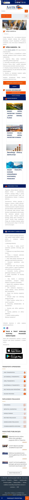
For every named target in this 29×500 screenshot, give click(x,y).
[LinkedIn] (15, 2)
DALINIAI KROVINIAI (9, 393)
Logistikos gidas (23, 480)
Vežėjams (6, 33)
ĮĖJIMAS (14, 86)
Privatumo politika (7, 482)
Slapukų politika (17, 482)
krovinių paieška (11, 50)
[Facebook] (17, 2)
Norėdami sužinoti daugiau (14, 82)
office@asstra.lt (20, 1)
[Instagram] (21, 2)
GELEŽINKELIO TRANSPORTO (11, 385)
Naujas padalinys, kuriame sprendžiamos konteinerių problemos (14, 174)
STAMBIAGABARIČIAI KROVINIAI (12, 426)
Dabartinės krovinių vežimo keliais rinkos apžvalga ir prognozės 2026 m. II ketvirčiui (17, 438)
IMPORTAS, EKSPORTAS (10, 409)
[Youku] (24, 2)
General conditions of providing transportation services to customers (15, 485)
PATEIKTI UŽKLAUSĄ (6, 16)
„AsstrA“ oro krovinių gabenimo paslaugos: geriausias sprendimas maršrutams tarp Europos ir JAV (18, 464)
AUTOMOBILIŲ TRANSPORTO (11, 376)
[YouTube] (19, 2)
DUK (18, 487)
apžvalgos (19, 494)
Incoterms (9, 480)
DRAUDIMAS (7, 405)
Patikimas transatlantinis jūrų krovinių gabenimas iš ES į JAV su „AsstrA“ (17, 454)
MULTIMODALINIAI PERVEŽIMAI (12, 389)
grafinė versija (16, 92)
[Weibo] (23, 2)
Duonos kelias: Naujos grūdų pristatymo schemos (14, 135)
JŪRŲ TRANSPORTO (9, 381)
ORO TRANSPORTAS (9, 372)
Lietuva (7, 2)
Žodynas (16, 480)
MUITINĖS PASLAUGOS (10, 417)
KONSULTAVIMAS (8, 413)
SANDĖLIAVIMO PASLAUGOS (11, 422)
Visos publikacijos (14, 472)
